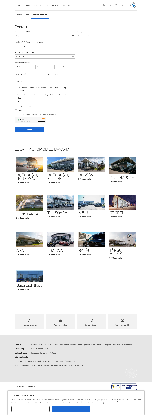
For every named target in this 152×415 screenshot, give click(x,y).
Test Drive (115, 5)
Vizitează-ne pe (21, 353)
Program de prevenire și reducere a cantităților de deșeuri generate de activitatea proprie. (49, 365)
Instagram (44, 353)
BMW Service (127, 344)
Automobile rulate (60, 325)
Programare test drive (122, 325)
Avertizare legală (34, 361)
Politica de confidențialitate (64, 361)
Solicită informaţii (91, 325)
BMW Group (19, 349)
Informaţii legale (21, 357)
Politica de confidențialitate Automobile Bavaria (35, 114)
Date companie (20, 361)
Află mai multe (23, 182)
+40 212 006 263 (103, 5)
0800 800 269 (37, 344)
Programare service (121, 5)
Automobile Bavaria (133, 5)
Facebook (35, 353)
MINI (46, 349)
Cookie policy (47, 361)
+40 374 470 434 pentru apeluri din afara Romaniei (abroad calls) (70, 344)
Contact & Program (109, 5)
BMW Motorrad (37, 349)
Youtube (53, 353)
